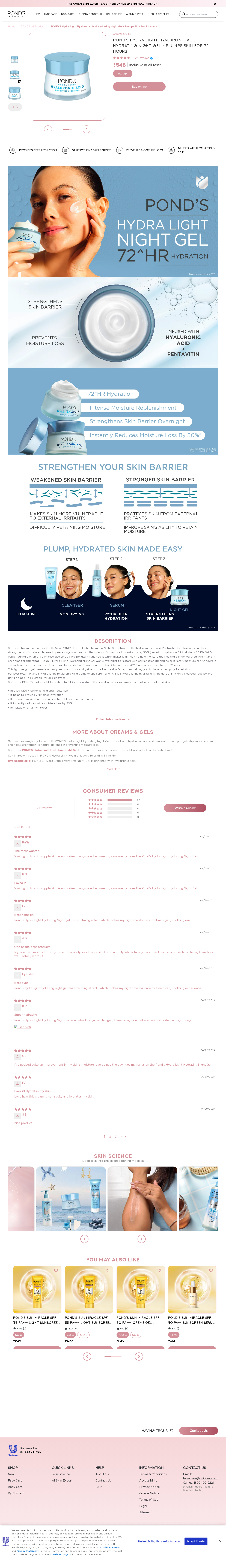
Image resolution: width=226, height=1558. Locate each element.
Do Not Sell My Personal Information (159, 1541)
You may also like (113, 1259)
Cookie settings (59, 1554)
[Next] (86, 129)
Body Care (15, 1486)
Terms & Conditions (153, 1474)
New (11, 1474)
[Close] (220, 1541)
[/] (16, 14)
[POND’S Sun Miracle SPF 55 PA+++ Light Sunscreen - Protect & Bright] (89, 1289)
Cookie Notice (149, 1493)
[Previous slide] (84, 1239)
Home (11, 26)
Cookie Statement (110, 1547)
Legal (143, 1506)
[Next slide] (142, 1239)
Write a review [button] (185, 808)
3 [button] (116, 1136)
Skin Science (61, 1474)
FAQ (99, 1486)
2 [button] (110, 1136)
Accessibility (148, 1480)
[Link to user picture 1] (22, 1033)
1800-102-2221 (203, 1482)
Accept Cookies (196, 1541)
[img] (22, 836)
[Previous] (48, 129)
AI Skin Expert (62, 1480)
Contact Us (199, 1430)
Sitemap (145, 1512)
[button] (121, 58)
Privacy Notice (149, 1486)
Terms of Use (148, 1499)
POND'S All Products (33, 26)
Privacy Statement (27, 1551)
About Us (102, 1474)
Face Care (15, 1480)
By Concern (16, 1493)
